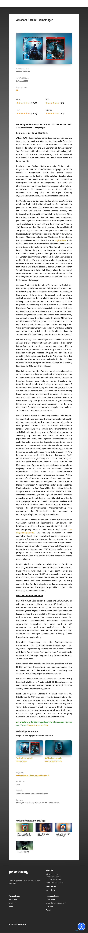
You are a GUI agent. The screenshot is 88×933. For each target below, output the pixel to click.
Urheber (12, 903)
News (11, 906)
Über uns (49, 906)
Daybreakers (60, 240)
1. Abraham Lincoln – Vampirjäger (25, 760)
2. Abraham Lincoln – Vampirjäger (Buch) (54, 760)
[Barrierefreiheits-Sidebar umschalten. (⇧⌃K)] (81, 926)
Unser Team (50, 899)
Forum (48, 910)
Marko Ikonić (50, 890)
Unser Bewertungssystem (56, 903)
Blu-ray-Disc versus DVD (37, 725)
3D (17, 90)
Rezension (13, 899)
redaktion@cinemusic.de (54, 882)
